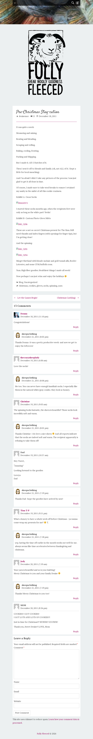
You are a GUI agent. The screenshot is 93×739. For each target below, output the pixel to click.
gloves (40, 285)
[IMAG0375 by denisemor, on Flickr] (22, 203)
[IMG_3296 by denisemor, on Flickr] (21, 224)
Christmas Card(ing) (66, 297)
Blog (21, 282)
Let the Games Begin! (27, 297)
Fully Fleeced (43, 733)
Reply (76, 327)
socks (45, 285)
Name (16, 682)
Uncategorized (30, 282)
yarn (60, 285)
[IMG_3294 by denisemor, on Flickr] (21, 255)
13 (33, 116)
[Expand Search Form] (73, 3)
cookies (32, 285)
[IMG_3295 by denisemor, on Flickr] (21, 249)
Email (16, 691)
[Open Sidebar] (77, 3)
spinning (53, 285)
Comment (19, 647)
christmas (23, 285)
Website (17, 701)
